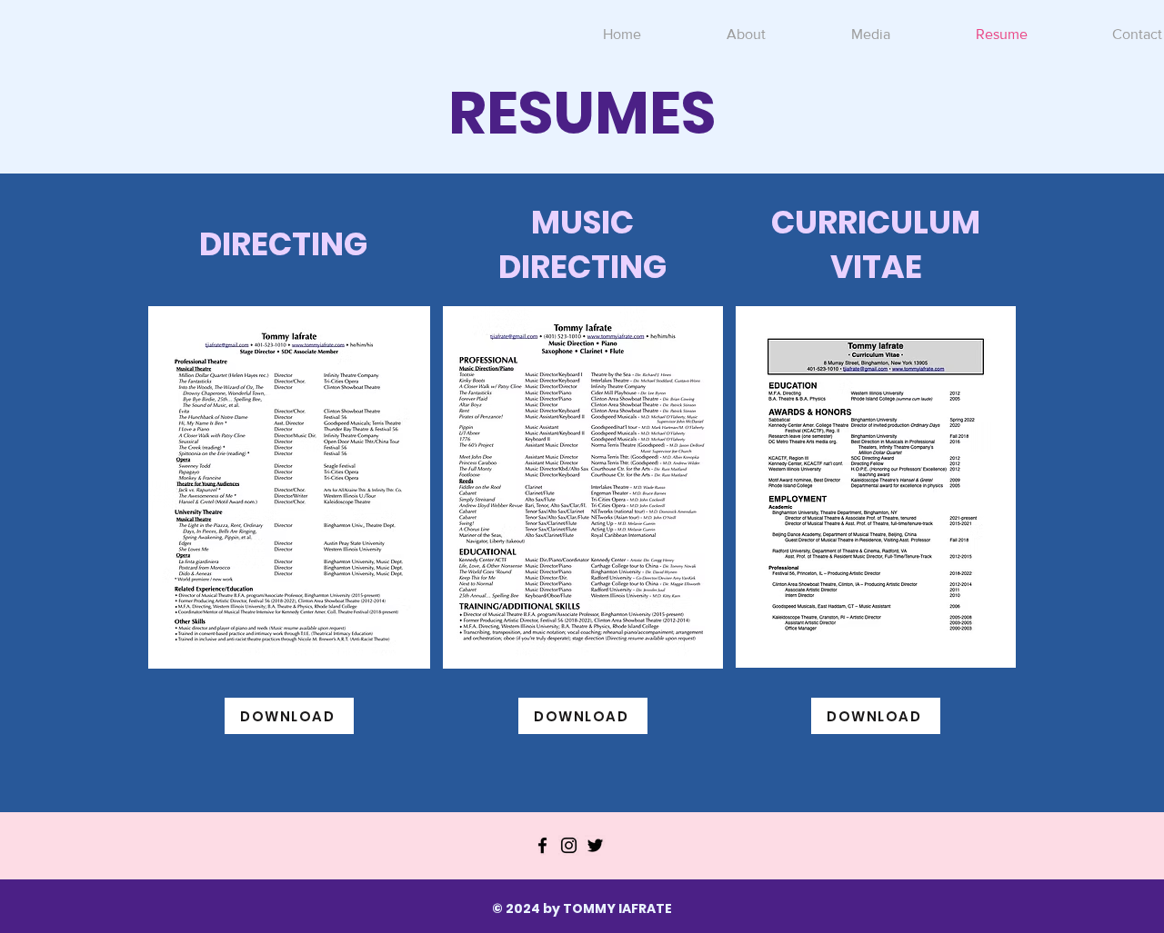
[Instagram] (568, 845)
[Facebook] (542, 845)
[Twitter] (595, 845)
